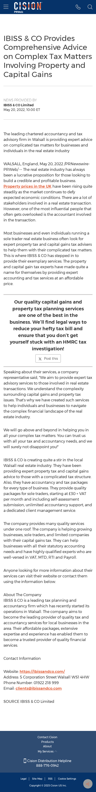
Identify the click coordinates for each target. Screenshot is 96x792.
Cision (54, 785)
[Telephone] (78, 7)
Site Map (37, 778)
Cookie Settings (67, 778)
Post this (51, 358)
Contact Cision (47, 737)
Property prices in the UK (27, 186)
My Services (46, 751)
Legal (24, 778)
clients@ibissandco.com (39, 688)
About (47, 746)
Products (47, 742)
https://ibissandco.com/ (42, 671)
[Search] (90, 7)
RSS (50, 778)
